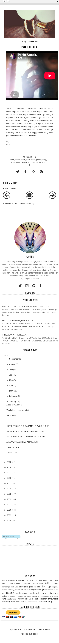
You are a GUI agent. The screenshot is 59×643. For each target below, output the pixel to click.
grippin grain (34, 587)
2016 (9, 478)
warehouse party (36, 602)
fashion (48, 583)
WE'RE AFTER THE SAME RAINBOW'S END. (25, 431)
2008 (9, 521)
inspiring (55, 587)
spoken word (16, 162)
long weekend (36, 590)
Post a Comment (10, 188)
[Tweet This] (17, 171)
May (11, 380)
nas (44, 593)
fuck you (14, 587)
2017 (9, 473)
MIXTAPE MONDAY (26, 580)
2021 (9, 356)
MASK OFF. (11, 415)
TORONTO (40, 580)
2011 (9, 505)
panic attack (30, 160)
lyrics (44, 589)
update (27, 602)
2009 (9, 515)
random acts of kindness (49, 596)
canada (10, 583)
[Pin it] (41, 171)
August (12, 364)
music (10, 592)
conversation (27, 583)
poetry (44, 160)
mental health (20, 160)
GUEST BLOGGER (9, 580)
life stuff (27, 590)
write (43, 162)
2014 (9, 489)
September (14, 359)
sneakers (29, 599)
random (35, 596)
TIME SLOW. (11, 453)
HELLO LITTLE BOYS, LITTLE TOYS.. (18, 321)
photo (49, 593)
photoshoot (22, 596)
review (21, 599)
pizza (29, 596)
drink (41, 583)
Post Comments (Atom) (24, 203)
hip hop (46, 586)
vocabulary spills (34, 162)
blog (4, 583)
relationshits (12, 599)
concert (17, 583)
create (35, 583)
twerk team (15, 602)
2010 (9, 510)
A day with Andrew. (14, 405)
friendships (6, 587)
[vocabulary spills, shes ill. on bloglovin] (11, 539)
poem (38, 160)
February (13, 396)
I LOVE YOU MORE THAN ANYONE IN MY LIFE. (27, 437)
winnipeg (47, 601)
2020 (9, 462)
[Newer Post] (6, 198)
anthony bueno (51, 580)
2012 (9, 499)
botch (12, 160)
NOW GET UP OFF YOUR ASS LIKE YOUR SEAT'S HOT (26, 306)
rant (4, 598)
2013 (9, 494)
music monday (22, 593)
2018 (9, 467)
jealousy (11, 590)
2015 (9, 483)
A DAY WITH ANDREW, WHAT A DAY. (22, 442)
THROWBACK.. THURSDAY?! (14, 335)
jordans (17, 590)
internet (4, 590)
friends (55, 583)
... (7, 421)
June (11, 375)
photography (12, 596)
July (11, 370)
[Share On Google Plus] (33, 171)
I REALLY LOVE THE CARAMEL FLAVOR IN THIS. (28, 426)
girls (26, 587)
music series (35, 593)
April (11, 385)
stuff (36, 599)
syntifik (24, 162)
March (12, 391)
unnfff (22, 602)
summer (43, 599)
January (12, 401)
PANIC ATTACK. (13, 447)
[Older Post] (52, 198)
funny (21, 587)
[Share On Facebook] (25, 171)
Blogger (34, 634)
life (22, 590)
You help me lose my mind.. (18, 410)
